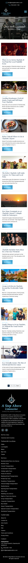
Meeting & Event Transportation (9, 476)
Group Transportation (7, 498)
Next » (18, 385)
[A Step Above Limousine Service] (6, 11)
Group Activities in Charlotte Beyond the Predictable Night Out (12, 288)
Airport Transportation (7, 506)
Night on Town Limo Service (8, 496)
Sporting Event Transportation (9, 488)
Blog (2, 525)
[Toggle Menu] (25, 11)
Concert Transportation (7, 466)
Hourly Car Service (6, 473)
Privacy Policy (4, 535)
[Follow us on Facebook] (2, 430)
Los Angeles (4, 447)
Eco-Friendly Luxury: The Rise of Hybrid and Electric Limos (14, 364)
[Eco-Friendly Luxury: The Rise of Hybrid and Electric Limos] (14, 352)
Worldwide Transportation (8, 511)
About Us (3, 518)
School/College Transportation (9, 483)
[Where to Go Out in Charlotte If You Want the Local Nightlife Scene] (14, 49)
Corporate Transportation (8, 501)
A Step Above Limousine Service (16, 556)
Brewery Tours (5, 463)
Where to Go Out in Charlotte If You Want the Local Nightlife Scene (13, 62)
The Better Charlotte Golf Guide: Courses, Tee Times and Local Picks (13, 175)
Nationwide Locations (8, 441)
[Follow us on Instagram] (6, 430)
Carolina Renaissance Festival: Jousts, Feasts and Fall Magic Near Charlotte (13, 100)
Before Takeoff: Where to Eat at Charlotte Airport (13, 137)
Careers (3, 530)
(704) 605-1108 (15, 5)
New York (3, 452)
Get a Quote (4, 523)
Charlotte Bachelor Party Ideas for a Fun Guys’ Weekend (13, 251)
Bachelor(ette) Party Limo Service (10, 461)
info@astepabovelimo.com (15, 2)
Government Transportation (8, 468)
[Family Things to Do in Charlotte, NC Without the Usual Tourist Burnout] (14, 313)
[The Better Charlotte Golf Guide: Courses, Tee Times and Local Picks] (14, 162)
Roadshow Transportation (8, 481)
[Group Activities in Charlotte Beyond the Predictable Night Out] (14, 275)
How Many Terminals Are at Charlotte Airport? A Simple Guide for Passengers (12, 213)
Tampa (3, 454)
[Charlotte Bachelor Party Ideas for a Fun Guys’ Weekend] (14, 239)
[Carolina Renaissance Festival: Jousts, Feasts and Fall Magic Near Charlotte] (14, 87)
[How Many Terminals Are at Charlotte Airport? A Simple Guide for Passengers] (14, 200)
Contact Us (4, 520)
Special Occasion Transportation (10, 508)
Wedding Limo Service (7, 493)
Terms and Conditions (7, 533)
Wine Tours (4, 491)
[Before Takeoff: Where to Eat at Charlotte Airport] (14, 125)
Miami (2, 449)
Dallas (2, 444)
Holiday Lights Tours (6, 471)
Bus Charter (4, 503)
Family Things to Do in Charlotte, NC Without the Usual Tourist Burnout (14, 326)
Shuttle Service (5, 486)
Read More (7, 74)
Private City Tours (6, 478)
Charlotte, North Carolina (7, 438)
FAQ (2, 528)
